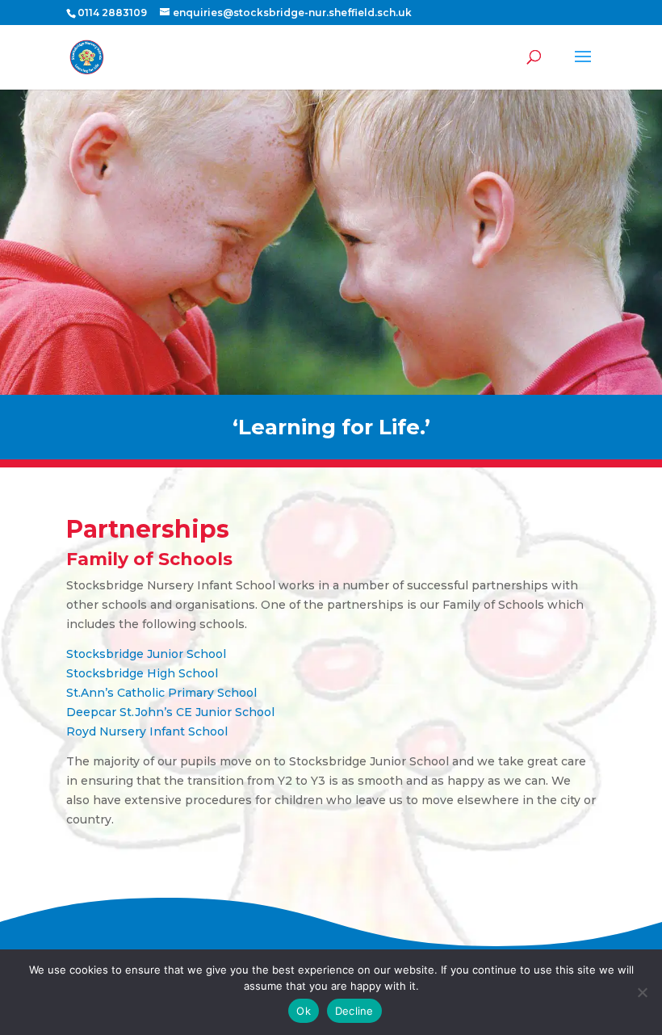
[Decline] (642, 992)
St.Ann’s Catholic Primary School (161, 692)
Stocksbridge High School (142, 673)
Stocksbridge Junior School (146, 654)
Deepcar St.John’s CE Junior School (170, 712)
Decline (354, 1010)
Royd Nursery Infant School (147, 731)
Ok (303, 1010)
